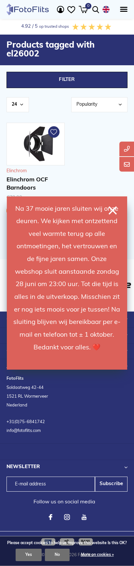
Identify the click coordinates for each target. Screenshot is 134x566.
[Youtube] (84, 517)
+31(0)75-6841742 (26, 422)
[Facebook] (50, 517)
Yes (28, 555)
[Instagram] (67, 517)
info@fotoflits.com (24, 431)
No (57, 555)
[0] (83, 9)
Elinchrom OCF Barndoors (27, 184)
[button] (122, 9)
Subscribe (111, 484)
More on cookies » (97, 555)
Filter (67, 79)
